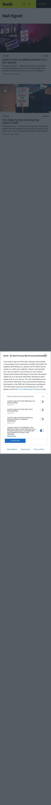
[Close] (46, 356)
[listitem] (25, 396)
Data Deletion (12, 449)
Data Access (25, 449)
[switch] (42, 401)
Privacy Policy (39, 449)
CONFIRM (15, 441)
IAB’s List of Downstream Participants (28, 389)
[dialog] (25, 402)
